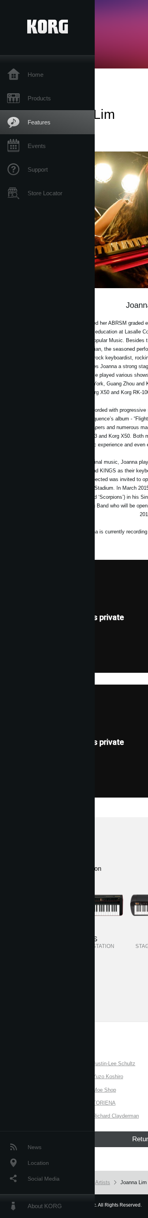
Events (37, 146)
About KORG (45, 1206)
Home (35, 74)
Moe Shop (104, 1090)
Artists (102, 1182)
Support (38, 169)
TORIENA (104, 1103)
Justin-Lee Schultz (114, 1063)
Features (39, 122)
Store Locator (45, 193)
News (34, 1147)
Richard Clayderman (116, 1116)
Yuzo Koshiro (108, 1076)
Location (38, 1163)
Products (39, 98)
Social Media (44, 1178)
